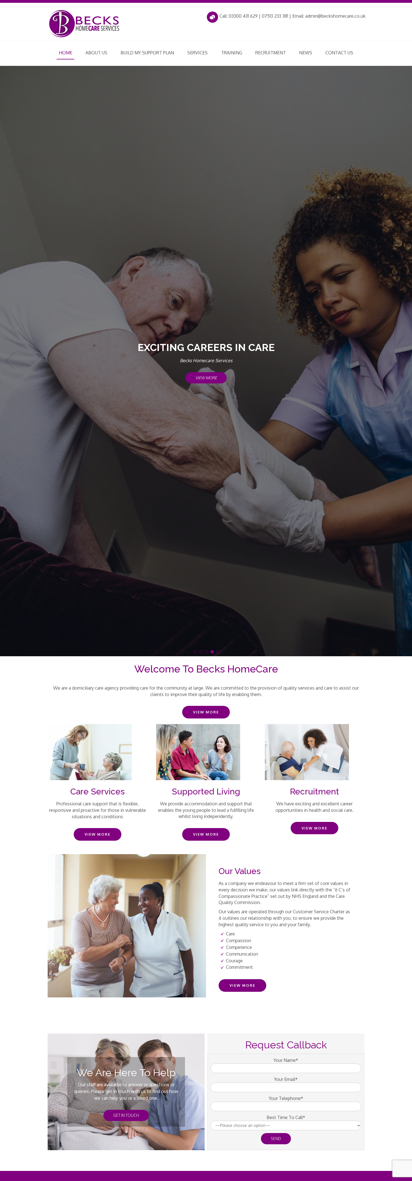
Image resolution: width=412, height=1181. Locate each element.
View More (206, 377)
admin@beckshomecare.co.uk (335, 16)
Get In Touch (126, 1115)
